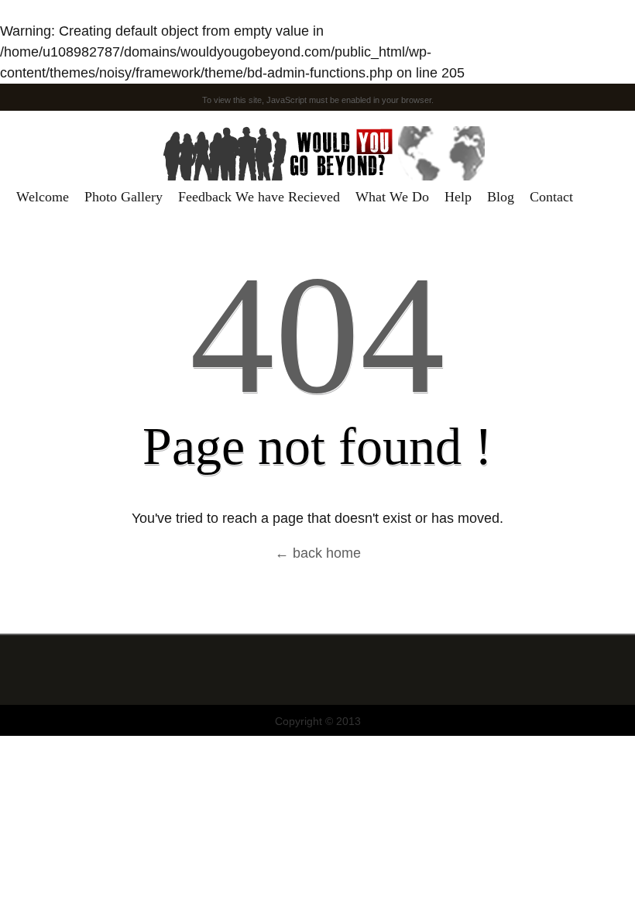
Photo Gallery (123, 196)
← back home (318, 553)
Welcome (42, 196)
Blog (500, 196)
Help (458, 196)
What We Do (392, 196)
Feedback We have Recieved (259, 196)
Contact (551, 196)
